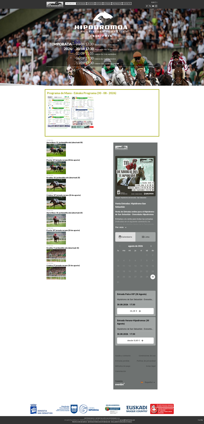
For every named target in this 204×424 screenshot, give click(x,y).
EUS (153, 2)
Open (78, 148)
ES (156, 2)
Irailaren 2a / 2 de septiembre (100, 54)
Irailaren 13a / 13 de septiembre (101, 64)
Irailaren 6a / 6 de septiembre (100, 59)
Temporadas (81, 3)
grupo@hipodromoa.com (127, 420)
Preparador (117, 3)
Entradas (107, 3)
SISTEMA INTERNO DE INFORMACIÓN (99, 422)
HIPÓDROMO (70, 3)
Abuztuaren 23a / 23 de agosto (100, 45)
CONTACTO (127, 3)
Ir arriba (200, 420)
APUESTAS (90, 3)
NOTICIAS (99, 3)
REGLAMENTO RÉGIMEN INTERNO (121, 422)
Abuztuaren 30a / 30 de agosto (100, 49)
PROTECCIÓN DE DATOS (79, 422)
